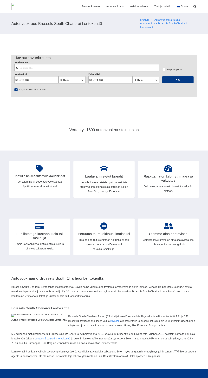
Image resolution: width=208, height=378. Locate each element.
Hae (178, 79)
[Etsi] (195, 6)
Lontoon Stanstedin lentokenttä (52, 338)
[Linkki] (20, 6)
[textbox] (86, 67)
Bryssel (114, 321)
